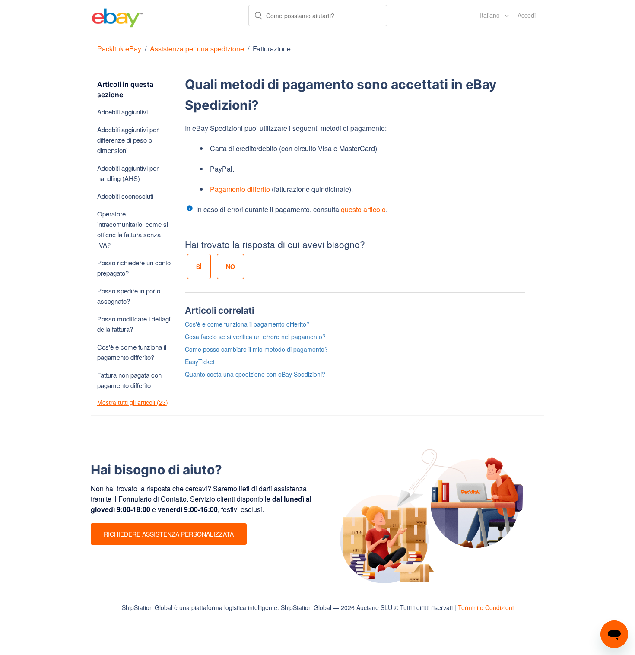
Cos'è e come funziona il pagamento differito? (131, 352)
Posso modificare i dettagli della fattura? (134, 324)
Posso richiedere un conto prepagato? (134, 267)
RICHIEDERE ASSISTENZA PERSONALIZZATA (169, 534)
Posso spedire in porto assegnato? (128, 295)
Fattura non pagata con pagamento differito (129, 380)
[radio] (199, 266)
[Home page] (118, 16)
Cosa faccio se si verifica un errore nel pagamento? (255, 336)
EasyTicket (200, 361)
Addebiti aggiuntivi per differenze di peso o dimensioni (128, 140)
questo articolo (363, 209)
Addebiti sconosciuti (125, 195)
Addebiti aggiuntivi (122, 111)
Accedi (527, 15)
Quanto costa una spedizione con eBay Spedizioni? (255, 374)
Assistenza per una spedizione (197, 49)
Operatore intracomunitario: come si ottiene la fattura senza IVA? (132, 229)
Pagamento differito (240, 189)
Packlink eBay (119, 49)
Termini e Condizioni (486, 607)
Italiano (491, 15)
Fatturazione (272, 49)
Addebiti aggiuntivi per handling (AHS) (128, 173)
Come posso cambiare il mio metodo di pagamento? (256, 349)
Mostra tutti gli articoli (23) (132, 402)
